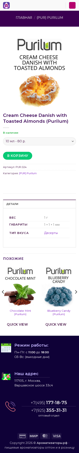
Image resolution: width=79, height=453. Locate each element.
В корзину (17, 156)
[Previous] (3, 300)
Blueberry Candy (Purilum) (58, 312)
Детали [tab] (12, 204)
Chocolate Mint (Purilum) (20, 312)
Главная (24, 18)
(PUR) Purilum (50, 18)
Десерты (51, 233)
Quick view (17, 324)
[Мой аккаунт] (72, 5)
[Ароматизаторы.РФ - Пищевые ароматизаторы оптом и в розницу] (7, 5)
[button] (14, 4)
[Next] (75, 300)
